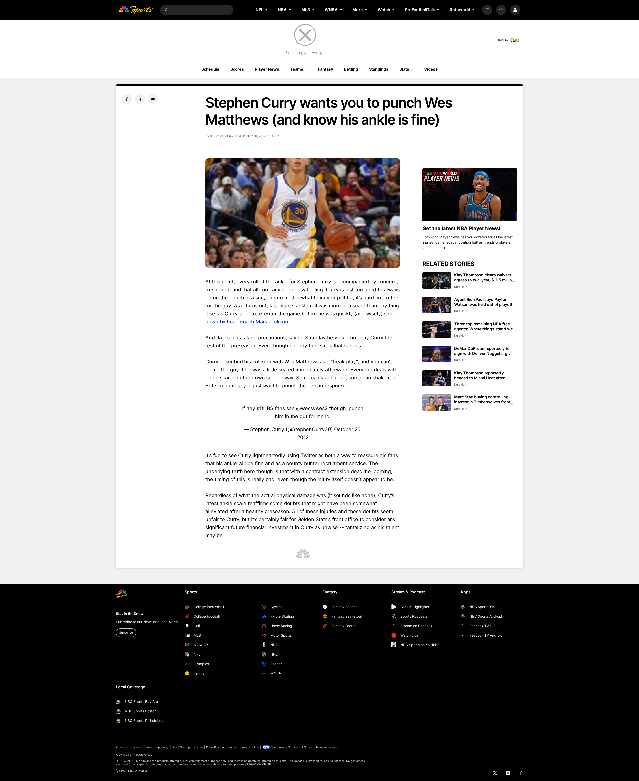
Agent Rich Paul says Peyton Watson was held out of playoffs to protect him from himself (484, 302)
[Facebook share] (127, 99)
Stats (404, 69)
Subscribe (126, 632)
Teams (296, 69)
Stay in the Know (130, 613)
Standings (378, 69)
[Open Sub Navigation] (266, 9)
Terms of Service (326, 747)
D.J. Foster (217, 136)
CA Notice (306, 747)
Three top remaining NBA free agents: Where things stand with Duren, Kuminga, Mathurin (484, 326)
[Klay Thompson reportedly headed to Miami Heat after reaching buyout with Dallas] (436, 378)
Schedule (210, 69)
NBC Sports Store (191, 747)
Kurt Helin (461, 287)
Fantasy (325, 69)
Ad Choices (229, 747)
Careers (136, 747)
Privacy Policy (249, 747)
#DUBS (265, 408)
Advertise (122, 747)
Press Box (212, 747)
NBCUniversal (142, 754)
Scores (237, 69)
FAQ (174, 747)
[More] (487, 10)
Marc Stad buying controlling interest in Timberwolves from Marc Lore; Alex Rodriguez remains (482, 399)
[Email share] (153, 99)
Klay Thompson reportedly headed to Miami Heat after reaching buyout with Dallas (480, 375)
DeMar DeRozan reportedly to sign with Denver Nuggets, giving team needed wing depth (485, 351)
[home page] (136, 10)
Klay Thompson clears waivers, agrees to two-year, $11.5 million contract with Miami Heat (484, 277)
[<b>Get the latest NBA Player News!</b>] (469, 195)
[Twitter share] (140, 99)
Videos (431, 69)
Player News (267, 69)
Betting (351, 69)
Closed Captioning (156, 747)
